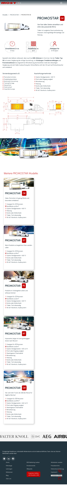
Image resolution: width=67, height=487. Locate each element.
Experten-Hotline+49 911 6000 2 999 (33, 474)
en (20, 3)
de (18, 3)
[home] (9, 3)
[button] (61, 3)
